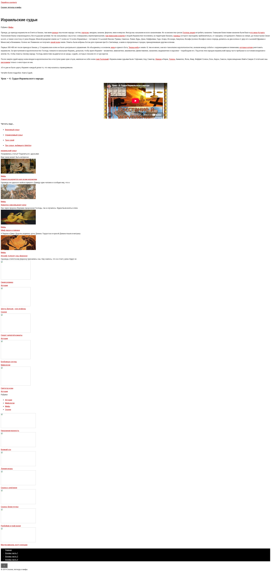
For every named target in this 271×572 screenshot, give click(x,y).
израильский (6, 150)
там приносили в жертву (115, 36)
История (4, 285)
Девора (158, 59)
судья (14, 150)
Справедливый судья (14, 135)
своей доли (55, 42)
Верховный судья (12, 129)
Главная (8, 550)
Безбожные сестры (9, 361)
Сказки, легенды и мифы (11, 7)
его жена (254, 32)
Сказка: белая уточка (9, 507)
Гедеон (172, 59)
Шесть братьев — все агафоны (13, 308)
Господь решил (189, 32)
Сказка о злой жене (9, 487)
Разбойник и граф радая (11, 526)
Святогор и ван (7, 388)
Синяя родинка (7, 282)
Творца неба (134, 47)
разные (55, 32)
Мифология (5, 365)
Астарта (261, 32)
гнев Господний (102, 59)
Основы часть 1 (11, 553)
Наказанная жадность (10, 430)
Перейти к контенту (9, 2)
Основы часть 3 (11, 559)
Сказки (4, 312)
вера (113, 47)
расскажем (5, 62)
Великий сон (6, 449)
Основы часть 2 (11, 556)
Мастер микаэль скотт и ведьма (14, 545)
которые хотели (246, 47)
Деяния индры (7, 468)
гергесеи (85, 32)
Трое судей (9, 140)
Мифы (10, 27)
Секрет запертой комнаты (11, 335)
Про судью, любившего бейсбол (18, 145)
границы (176, 36)
